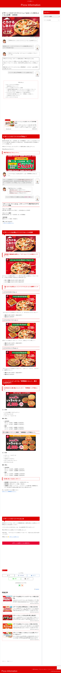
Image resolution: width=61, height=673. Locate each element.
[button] (27, 578)
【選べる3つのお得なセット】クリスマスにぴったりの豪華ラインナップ (20, 90)
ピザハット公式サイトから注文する (20, 543)
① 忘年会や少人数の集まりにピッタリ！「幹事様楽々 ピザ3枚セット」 (20, 93)
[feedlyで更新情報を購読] (19, 585)
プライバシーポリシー (43, 669)
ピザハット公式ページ (14, 536)
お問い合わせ (35, 669)
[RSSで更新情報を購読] (22, 585)
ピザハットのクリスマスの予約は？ (12, 84)
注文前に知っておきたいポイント (13, 95)
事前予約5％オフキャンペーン (12, 86)
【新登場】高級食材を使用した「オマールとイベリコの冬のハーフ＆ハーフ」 (21, 89)
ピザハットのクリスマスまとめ (12, 97)
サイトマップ (51, 669)
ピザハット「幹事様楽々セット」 (9, 491)
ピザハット (5, 570)
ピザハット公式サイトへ (8, 222)
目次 (19, 82)
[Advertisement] (21, 108)
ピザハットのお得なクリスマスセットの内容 (14, 87)
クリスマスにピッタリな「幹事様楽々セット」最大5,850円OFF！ (18, 92)
